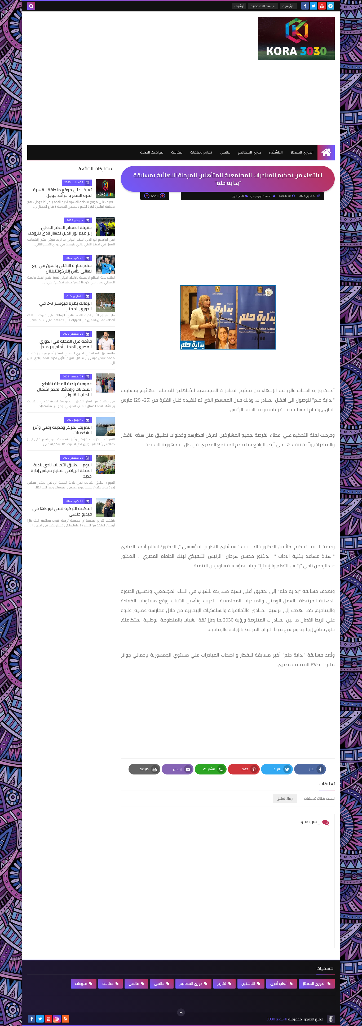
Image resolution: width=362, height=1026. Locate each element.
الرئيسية (288, 6)
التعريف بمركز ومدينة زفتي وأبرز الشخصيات (62, 430)
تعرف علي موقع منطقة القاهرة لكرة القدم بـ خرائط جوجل (62, 192)
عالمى (159, 983)
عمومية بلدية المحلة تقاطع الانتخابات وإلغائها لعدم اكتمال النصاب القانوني (64, 389)
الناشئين (276, 152)
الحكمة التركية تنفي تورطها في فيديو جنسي (62, 511)
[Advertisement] (181, 105)
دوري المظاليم (249, 152)
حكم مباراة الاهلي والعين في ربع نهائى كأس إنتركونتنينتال (62, 268)
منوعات (81, 983)
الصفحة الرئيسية (262, 196)
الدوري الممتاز (302, 152)
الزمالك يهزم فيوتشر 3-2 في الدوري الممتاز (65, 306)
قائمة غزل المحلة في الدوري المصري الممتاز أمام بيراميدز (65, 344)
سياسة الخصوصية (263, 6)
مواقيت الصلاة (151, 152)
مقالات (176, 152)
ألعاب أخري (238, 196)
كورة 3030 (275, 1019)
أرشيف (239, 6)
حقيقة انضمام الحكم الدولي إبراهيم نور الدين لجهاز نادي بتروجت (60, 230)
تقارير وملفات (201, 152)
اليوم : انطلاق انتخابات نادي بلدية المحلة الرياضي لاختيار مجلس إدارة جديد (61, 470)
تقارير (222, 983)
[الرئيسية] (326, 152)
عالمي (225, 152)
